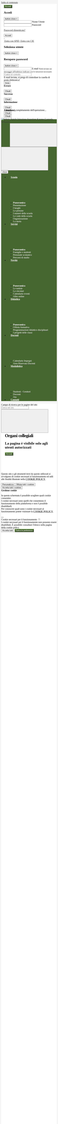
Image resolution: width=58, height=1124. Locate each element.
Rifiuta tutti (25, 484)
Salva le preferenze (24, 530)
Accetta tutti (11, 488)
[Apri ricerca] (33, 135)
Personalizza (8, 484)
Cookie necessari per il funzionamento (19, 519)
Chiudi (7, 91)
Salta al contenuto (9, 2)
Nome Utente (38, 21)
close (4, 172)
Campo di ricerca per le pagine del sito (19, 404)
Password (36, 25)
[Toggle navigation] (24, 158)
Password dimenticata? (14, 30)
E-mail (35, 68)
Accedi (8, 6)
